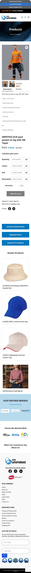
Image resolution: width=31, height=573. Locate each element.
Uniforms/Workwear (15, 4)
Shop (3, 494)
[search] (22, 17)
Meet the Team (6, 492)
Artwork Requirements (15, 227)
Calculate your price (10, 153)
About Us (5, 490)
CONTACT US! (15, 204)
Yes (22, 185)
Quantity (5, 159)
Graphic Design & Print (15, 7)
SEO (16, 570)
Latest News (5, 497)
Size (3, 172)
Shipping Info (6, 525)
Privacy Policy (6, 523)
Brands (4, 518)
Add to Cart (15, 193)
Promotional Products (15, 1)
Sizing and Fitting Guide (9, 511)
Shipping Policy (15, 235)
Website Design (21, 570)
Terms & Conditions (8, 521)
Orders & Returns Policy (9, 516)
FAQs (3, 499)
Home (12, 34)
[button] (29, 17)
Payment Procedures (15, 243)
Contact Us (5, 502)
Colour (4, 166)
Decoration (6, 179)
